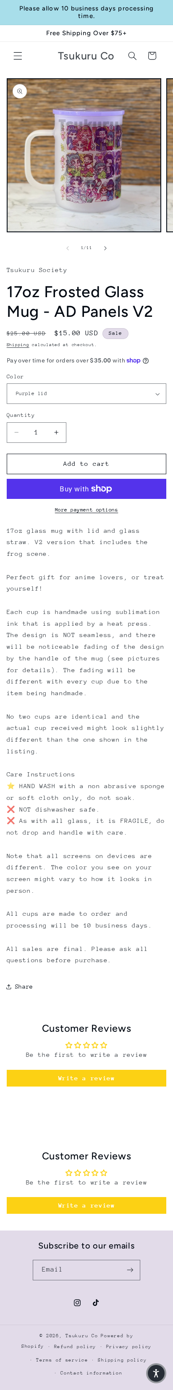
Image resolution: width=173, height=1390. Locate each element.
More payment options (86, 510)
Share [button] (24, 986)
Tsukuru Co (82, 1336)
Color (15, 376)
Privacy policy (129, 1346)
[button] (17, 55)
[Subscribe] (130, 1270)
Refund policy (75, 1346)
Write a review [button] (86, 1078)
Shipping (18, 344)
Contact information (91, 1373)
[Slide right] (105, 248)
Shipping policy (122, 1360)
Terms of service (62, 1360)
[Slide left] (67, 248)
